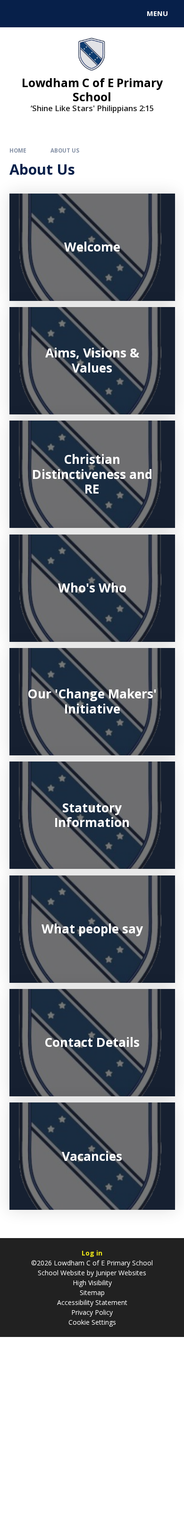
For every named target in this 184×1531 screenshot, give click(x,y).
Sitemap (92, 1292)
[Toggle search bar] (18, 13)
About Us (64, 150)
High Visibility (92, 1282)
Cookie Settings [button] (92, 1322)
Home (17, 150)
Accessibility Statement (92, 1302)
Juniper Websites (120, 1272)
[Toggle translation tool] (41, 13)
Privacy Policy (92, 1312)
